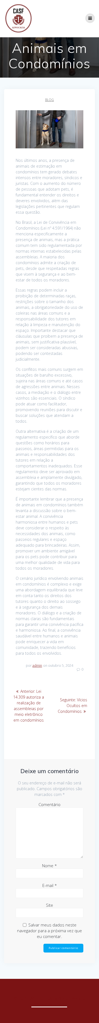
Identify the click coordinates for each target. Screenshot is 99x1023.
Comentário (49, 804)
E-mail (49, 885)
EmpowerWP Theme (49, 1004)
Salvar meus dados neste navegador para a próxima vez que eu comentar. (49, 930)
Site (49, 905)
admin (37, 665)
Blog (49, 99)
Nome (49, 865)
